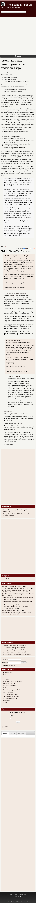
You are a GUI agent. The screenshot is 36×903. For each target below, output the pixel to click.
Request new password (8, 665)
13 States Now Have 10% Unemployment (13, 588)
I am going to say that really (11, 696)
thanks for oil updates (9, 683)
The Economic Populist (20, 4)
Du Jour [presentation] (12, 733)
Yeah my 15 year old (14, 376)
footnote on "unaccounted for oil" (12, 681)
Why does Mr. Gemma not (10, 694)
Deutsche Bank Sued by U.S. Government (14, 645)
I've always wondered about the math (15, 293)
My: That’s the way (8, 692)
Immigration (6, 700)
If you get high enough (13, 340)
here (20, 423)
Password (5, 662)
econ (5, 246)
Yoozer (5, 688)
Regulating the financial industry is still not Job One (17, 654)
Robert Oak (14, 414)
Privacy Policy (18, 896)
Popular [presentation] (5, 733)
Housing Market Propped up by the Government (16, 650)
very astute (6, 679)
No (12, 718)
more (32, 705)
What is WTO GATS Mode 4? (10, 586)
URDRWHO (11, 72)
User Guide (6, 579)
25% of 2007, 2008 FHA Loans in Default (14, 652)
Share (26, 248)
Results (4, 728)
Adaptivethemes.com (24, 901)
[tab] (5, 733)
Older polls (5, 726)
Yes (12, 715)
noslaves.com (8, 412)
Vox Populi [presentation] (21, 733)
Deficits (5, 703)
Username (5, 659)
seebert (13, 258)
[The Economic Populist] (3, 6)
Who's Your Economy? (8, 605)
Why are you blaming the (10, 698)
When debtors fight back (9, 610)
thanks (5, 675)
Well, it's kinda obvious (9, 685)
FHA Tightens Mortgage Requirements (14, 648)
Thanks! (5, 677)
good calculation (7, 672)
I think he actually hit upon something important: (19, 256)
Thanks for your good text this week (13, 690)
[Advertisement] (18, 36)
